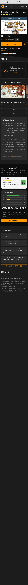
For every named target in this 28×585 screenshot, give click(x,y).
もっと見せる (13, 157)
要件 (14, 114)
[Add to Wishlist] (25, 44)
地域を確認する (4, 50)
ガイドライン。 (10, 174)
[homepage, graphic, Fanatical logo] (7, 6)
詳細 (14, 110)
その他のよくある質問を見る (14, 266)
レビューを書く (14, 220)
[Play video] (13, 91)
